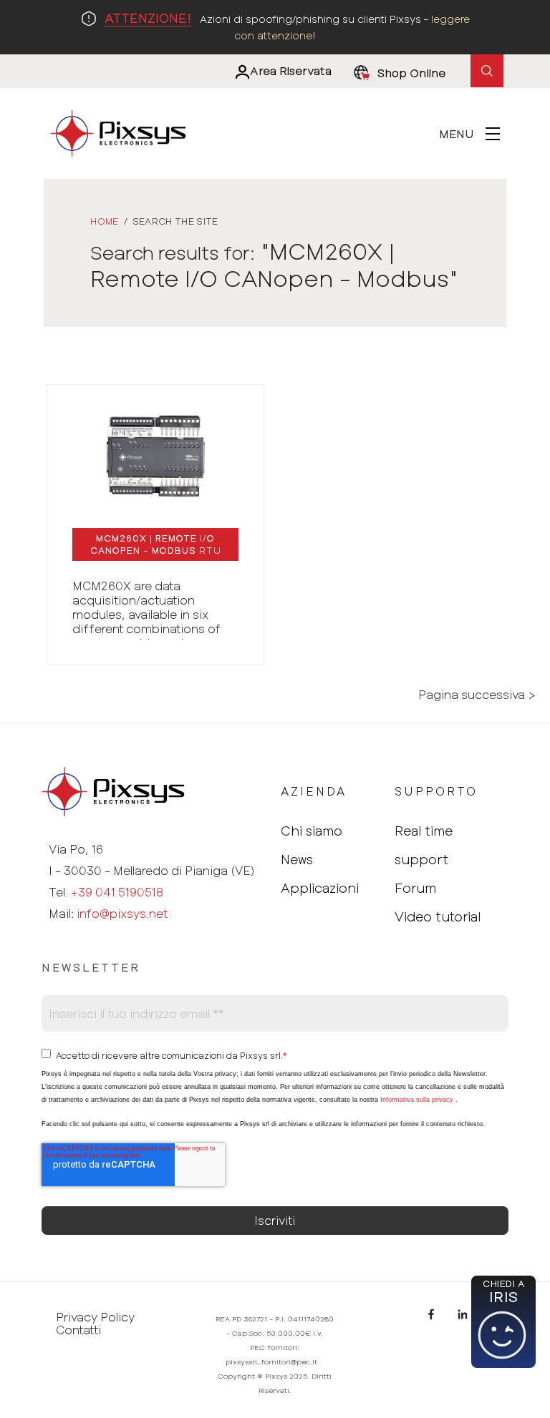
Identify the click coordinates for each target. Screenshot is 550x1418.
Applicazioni (320, 888)
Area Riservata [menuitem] (291, 70)
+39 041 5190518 (117, 892)
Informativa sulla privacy (416, 1099)
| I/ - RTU (155, 544)
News (297, 859)
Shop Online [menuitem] (411, 72)
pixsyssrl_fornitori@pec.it (271, 1361)
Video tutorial (438, 916)
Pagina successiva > (477, 694)
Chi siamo (311, 830)
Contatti (78, 1330)
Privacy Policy (95, 1317)
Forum (415, 888)
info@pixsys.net (122, 913)
